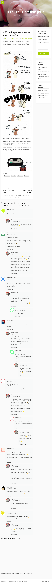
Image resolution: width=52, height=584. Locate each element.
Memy (8, 380)
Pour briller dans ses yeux (9, 190)
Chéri (9, 143)
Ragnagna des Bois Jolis (26, 12)
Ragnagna (7, 38)
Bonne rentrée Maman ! (43, 76)
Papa (7, 197)
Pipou (8, 512)
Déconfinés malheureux (43, 71)
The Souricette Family (26, 38)
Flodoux (5, 144)
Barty (8, 487)
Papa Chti (11, 197)
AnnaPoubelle (10, 277)
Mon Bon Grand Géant (43, 73)
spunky (8, 320)
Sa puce (39, 78)
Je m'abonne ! (43, 53)
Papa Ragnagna (17, 197)
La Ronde (9, 448)
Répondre (9, 216)
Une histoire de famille (27, 190)
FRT (50, 581)
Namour (19, 143)
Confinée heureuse (42, 74)
